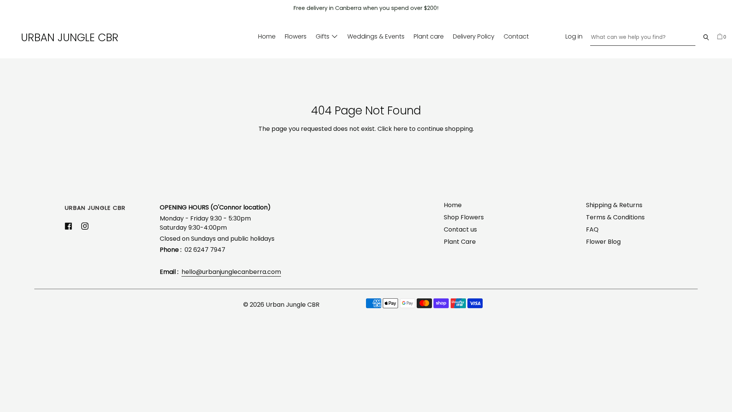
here (400, 128)
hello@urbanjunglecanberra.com (231, 271)
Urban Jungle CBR (70, 37)
